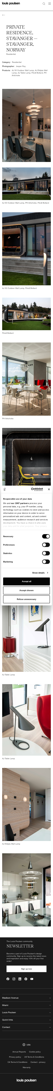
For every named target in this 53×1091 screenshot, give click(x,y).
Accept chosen (26, 590)
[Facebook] (8, 979)
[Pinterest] (25, 979)
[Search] (44, 3)
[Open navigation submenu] (49, 5)
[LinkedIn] (19, 979)
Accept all (26, 581)
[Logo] (11, 5)
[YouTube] (31, 979)
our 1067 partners (20, 503)
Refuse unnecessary (26, 599)
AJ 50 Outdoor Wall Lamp (23, 70)
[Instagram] (14, 979)
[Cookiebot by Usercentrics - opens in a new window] (32, 489)
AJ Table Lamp (24, 73)
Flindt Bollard (37, 73)
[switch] (46, 545)
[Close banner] (49, 489)
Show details (38, 573)
